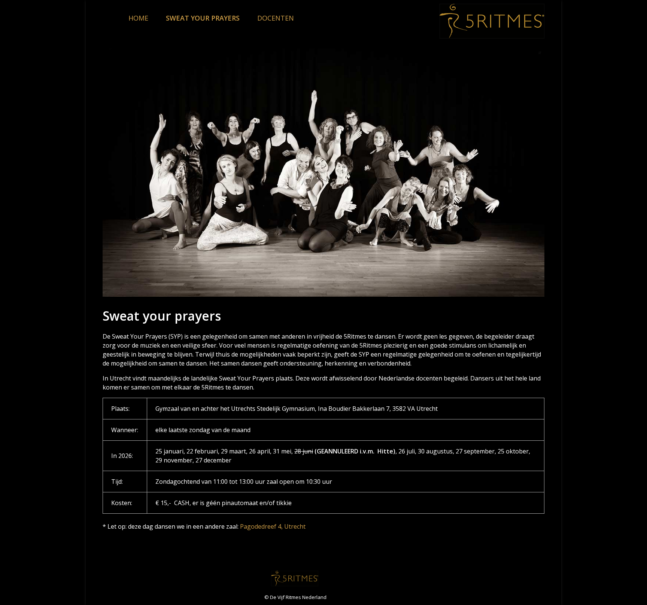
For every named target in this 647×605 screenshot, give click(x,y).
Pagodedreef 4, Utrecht (273, 526)
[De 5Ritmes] (492, 21)
